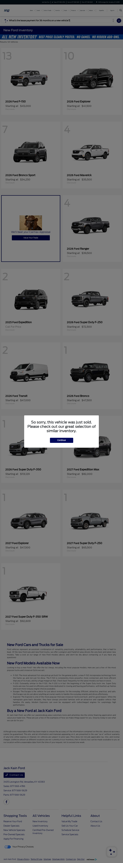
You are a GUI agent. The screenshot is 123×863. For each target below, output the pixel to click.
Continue (61, 440)
